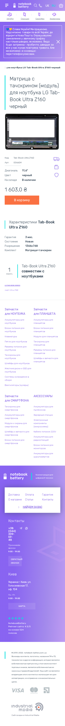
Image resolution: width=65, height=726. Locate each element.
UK (47, 5)
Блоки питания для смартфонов (14, 442)
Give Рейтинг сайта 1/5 (9, 618)
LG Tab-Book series (12, 285)
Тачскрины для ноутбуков (12, 357)
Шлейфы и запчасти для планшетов (46, 360)
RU (54, 5)
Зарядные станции (43, 415)
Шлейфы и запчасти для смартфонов (17, 433)
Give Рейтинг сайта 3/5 (16, 618)
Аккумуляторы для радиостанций (43, 438)
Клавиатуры (11, 336)
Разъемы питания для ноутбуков (16, 348)
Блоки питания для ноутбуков (14, 330)
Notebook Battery (16, 476)
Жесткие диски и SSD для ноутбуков (18, 370)
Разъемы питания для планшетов (44, 351)
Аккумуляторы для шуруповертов (43, 455)
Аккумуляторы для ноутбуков (14, 321)
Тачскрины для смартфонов (12, 408)
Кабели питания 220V (45, 431)
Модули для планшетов (46, 336)
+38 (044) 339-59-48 (12, 534)
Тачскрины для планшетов (41, 343)
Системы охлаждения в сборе (17, 378)
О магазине (15, 499)
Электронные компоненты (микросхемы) (41, 423)
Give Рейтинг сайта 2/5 (12, 618)
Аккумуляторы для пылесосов (43, 408)
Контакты (47, 499)
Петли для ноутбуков (16, 341)
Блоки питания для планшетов (43, 330)
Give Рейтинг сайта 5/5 (22, 618)
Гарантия (47, 494)
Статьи (29, 499)
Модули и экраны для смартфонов (16, 425)
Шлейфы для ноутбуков (17, 363)
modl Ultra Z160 (11, 290)
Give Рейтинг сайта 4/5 (19, 618)
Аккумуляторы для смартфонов (14, 416)
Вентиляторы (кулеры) (17, 385)
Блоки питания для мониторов (43, 447)
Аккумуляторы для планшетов (43, 321)
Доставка (14, 494)
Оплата (29, 494)
